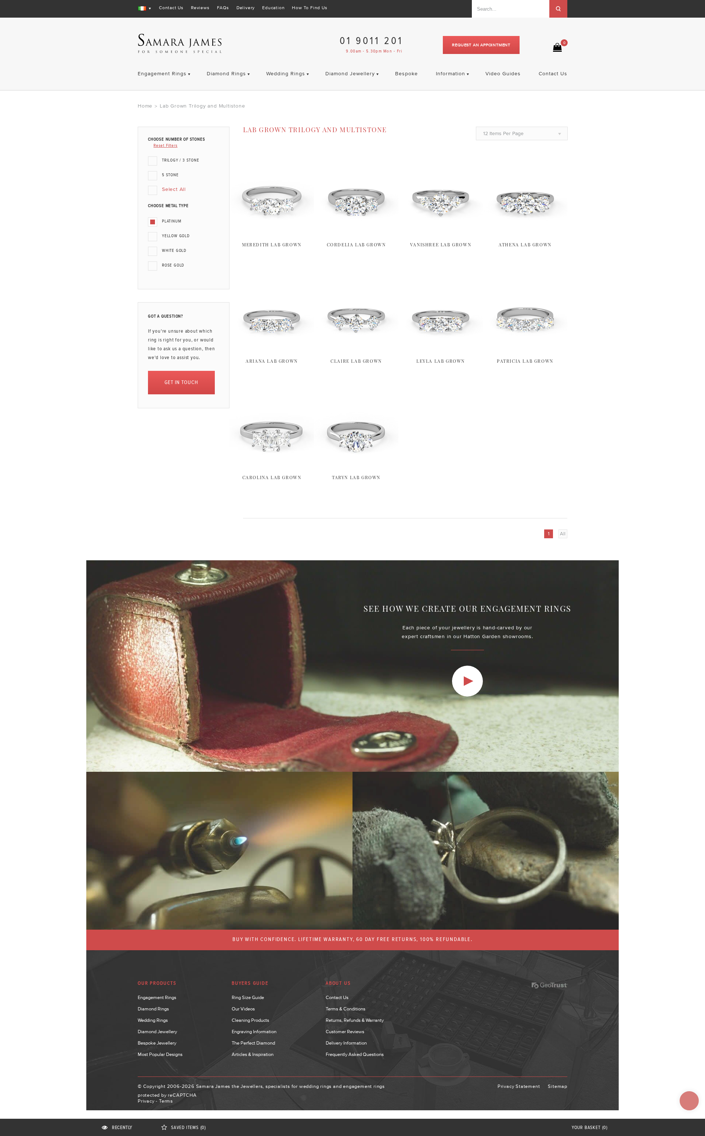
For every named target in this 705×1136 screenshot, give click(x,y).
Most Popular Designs (160, 1054)
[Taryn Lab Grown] (356, 466)
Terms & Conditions (345, 1009)
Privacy (146, 1101)
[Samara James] (180, 43)
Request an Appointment (481, 45)
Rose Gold (173, 265)
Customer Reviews (345, 1031)
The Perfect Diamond (253, 1043)
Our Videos (243, 1009)
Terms (166, 1101)
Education (273, 7)
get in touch (181, 382)
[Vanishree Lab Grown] (440, 233)
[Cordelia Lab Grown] (356, 233)
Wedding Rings (153, 1020)
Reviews (200, 7)
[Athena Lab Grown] (525, 233)
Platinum (171, 221)
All (562, 533)
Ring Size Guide (248, 997)
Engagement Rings (157, 997)
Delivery (245, 7)
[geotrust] (549, 985)
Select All (174, 189)
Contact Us (171, 7)
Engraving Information (254, 1031)
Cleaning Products (250, 1020)
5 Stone (170, 175)
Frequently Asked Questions (355, 1054)
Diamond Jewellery (157, 1031)
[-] (467, 681)
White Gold (174, 251)
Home (145, 106)
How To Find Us (309, 7)
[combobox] (510, 9)
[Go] (558, 9)
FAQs (223, 7)
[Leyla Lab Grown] (440, 349)
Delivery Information (346, 1043)
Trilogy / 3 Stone (180, 160)
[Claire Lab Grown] (356, 349)
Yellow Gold (176, 236)
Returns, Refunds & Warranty (355, 1020)
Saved (188, 1127)
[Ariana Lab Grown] (271, 349)
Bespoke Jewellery (157, 1043)
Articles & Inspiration (253, 1054)
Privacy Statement (519, 1086)
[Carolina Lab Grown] (271, 466)
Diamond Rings (153, 1009)
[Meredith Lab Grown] (271, 233)
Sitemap (557, 1086)
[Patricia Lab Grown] (525, 349)
